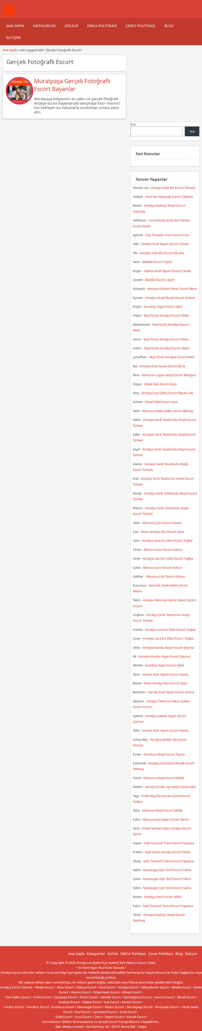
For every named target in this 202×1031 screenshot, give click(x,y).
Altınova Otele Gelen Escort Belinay (167, 411)
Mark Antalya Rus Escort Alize (162, 531)
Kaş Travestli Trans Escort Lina (167, 235)
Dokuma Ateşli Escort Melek (163, 778)
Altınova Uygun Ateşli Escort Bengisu (169, 375)
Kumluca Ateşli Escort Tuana (164, 754)
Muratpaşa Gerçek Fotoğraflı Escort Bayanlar (72, 85)
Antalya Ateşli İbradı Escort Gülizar (170, 297)
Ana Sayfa (15, 25)
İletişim (13, 37)
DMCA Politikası (102, 25)
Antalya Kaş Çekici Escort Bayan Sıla (167, 393)
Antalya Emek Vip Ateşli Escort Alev (170, 787)
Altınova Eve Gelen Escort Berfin (166, 819)
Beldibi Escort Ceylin (157, 262)
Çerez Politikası (140, 25)
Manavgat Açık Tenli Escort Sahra (167, 870)
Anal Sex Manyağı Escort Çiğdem (169, 196)
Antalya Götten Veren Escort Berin (172, 288)
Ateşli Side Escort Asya (160, 384)
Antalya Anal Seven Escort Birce (162, 366)
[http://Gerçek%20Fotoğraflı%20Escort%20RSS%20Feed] (119, 61)
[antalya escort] (9, 16)
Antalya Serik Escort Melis (162, 896)
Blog (168, 25)
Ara (133, 124)
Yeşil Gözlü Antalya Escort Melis (166, 315)
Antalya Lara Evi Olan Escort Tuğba (167, 540)
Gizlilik (71, 25)
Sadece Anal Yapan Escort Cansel (164, 244)
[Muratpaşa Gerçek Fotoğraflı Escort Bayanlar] (19, 103)
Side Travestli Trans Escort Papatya (169, 843)
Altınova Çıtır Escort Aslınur (162, 523)
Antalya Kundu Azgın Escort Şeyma (168, 647)
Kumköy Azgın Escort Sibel (163, 306)
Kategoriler (44, 25)
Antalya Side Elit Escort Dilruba (173, 187)
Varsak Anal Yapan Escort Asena (165, 674)
